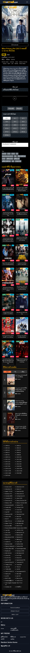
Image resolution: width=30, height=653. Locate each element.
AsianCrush (19, 491)
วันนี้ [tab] (7, 371)
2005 (6, 452)
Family (6, 507)
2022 (17, 470)
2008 (17, 454)
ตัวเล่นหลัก (11, 108)
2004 (17, 450)
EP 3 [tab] (23, 118)
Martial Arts (19, 532)
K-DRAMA (18, 521)
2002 (17, 448)
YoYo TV (18, 583)
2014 (17, 461)
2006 (17, 452)
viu (6, 576)
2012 (17, 459)
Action (7, 486)
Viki (17, 573)
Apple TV (7, 491)
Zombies (7, 587)
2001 (6, 448)
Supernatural (19, 560)
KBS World (19, 523)
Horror (6, 516)
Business (7, 493)
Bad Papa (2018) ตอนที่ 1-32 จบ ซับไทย (21, 376)
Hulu (17, 516)
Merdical (18, 537)
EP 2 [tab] (15, 118)
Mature (7, 535)
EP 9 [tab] (23, 125)
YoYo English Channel (10, 583)
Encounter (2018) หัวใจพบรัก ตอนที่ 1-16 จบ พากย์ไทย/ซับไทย (21, 389)
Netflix (16, 63)
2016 (17, 464)
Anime (18, 489)
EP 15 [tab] (23, 131)
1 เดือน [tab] (22, 371)
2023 (6, 473)
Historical (18, 514)
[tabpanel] (15, 404)
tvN (17, 569)
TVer (17, 567)
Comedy (12, 62)
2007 (6, 454)
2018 (17, 466)
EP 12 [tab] (23, 128)
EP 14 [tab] (14, 131)
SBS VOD (7, 553)
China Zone (19, 493)
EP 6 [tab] (23, 121)
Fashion (7, 509)
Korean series (5, 62)
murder (7, 541)
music (17, 541)
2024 (17, 473)
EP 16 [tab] (6, 135)
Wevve (18, 578)
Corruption (7, 498)
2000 (17, 445)
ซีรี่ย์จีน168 (13, 637)
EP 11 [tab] (14, 128)
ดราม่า (3, 158)
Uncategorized (20, 571)
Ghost (18, 512)
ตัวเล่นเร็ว (19, 108)
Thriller (7, 564)
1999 (6, 445)
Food (17, 509)
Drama (4, 63)
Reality (7, 551)
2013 (6, 461)
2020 (17, 468)
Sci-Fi (17, 555)
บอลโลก (12, 639)
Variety (7, 573)
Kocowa (7, 525)
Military (18, 539)
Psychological (19, 548)
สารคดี (18, 587)
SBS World (19, 553)
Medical (18, 535)
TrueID (18, 564)
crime (16, 62)
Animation (7, 489)
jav (1, 621)
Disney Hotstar (20, 500)
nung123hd (23, 637)
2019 (6, 468)
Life (12, 63)
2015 (6, 464)
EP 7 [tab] (7, 125)
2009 (6, 457)
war (17, 576)
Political (18, 546)
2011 (6, 459)
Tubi (6, 567)
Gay (6, 512)
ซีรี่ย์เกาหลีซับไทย (21, 156)
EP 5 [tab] (15, 121)
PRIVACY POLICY (15, 611)
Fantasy (18, 507)
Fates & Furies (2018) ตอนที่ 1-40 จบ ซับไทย (20, 427)
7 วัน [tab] (15, 371)
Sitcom (18, 557)
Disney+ (7, 502)
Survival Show (8, 562)
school (7, 555)
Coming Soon (19, 496)
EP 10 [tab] (6, 128)
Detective (7, 500)
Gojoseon (7, 514)
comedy (4, 153)
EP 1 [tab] (7, 118)
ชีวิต (15, 156)
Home (2, 628)
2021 (6, 470)
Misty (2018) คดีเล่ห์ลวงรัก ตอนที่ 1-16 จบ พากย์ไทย (21, 415)
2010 (17, 457)
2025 (6, 475)
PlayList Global (9, 546)
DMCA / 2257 (15, 614)
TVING (7, 569)
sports (6, 560)
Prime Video (22, 63)
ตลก (13, 161)
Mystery (7, 544)
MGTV (6, 539)
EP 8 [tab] (15, 125)
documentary (8, 505)
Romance (18, 551)
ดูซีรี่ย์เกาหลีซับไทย (6, 161)
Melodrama (8, 537)
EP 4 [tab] (7, 121)
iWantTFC (7, 521)
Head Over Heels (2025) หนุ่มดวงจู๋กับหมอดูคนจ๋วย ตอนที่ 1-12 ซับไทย (21, 402)
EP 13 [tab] (6, 131)
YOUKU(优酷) (8, 580)
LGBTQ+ (18, 530)
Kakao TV (7, 523)
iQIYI (9, 63)
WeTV (6, 578)
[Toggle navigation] (27, 2)
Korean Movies (9, 528)
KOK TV (18, 525)
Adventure (19, 486)
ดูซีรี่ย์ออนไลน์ (10, 158)
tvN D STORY (8, 571)
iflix (6, 518)
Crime (9, 153)
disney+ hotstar (23, 62)
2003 (6, 450)
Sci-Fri (6, 557)
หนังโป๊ (2, 639)
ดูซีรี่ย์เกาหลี (16, 158)
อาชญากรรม (18, 161)
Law (6, 530)
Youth (17, 580)
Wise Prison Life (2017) (7, 156)
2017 (6, 466)
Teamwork (19, 562)
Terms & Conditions (15, 607)
